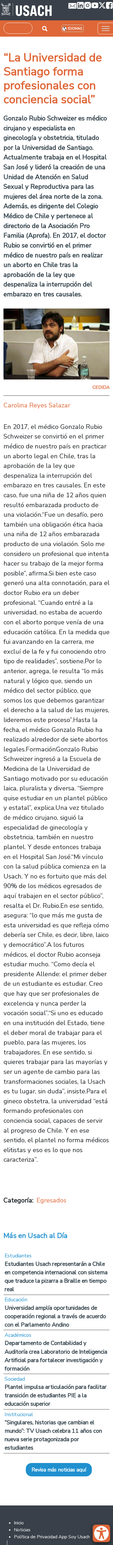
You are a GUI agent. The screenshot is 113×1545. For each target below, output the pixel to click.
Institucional (19, 1414)
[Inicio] (26, 10)
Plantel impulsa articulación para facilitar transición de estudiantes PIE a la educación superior (56, 1395)
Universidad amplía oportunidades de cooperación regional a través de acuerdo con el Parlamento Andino (55, 1316)
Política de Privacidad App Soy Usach (52, 1537)
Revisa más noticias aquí (59, 1469)
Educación (16, 1299)
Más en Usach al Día (35, 1235)
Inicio (19, 1523)
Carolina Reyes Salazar (36, 405)
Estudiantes (18, 1255)
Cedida (101, 387)
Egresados (51, 1200)
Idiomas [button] (75, 28)
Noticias (22, 1530)
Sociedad (15, 1378)
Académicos (18, 1335)
